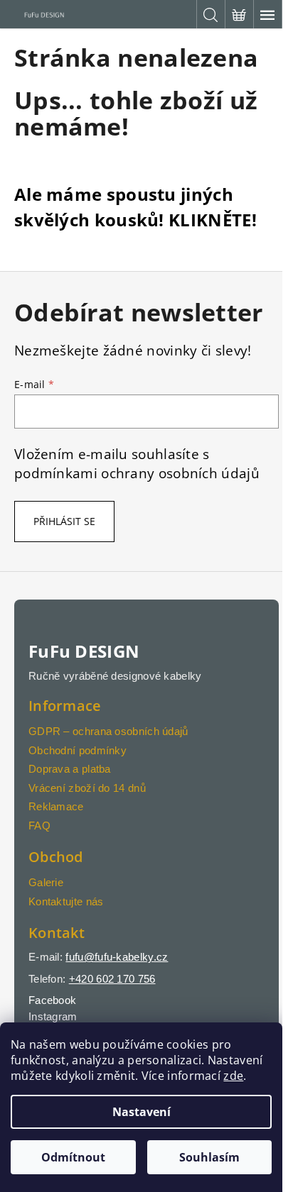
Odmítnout (73, 1157)
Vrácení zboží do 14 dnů (87, 788)
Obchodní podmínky (77, 750)
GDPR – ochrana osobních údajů (108, 731)
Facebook (52, 1000)
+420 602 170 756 (112, 979)
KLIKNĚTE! (213, 219)
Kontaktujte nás (66, 901)
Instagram (53, 1016)
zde (233, 1075)
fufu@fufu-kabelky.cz (116, 957)
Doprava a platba (69, 769)
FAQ (39, 826)
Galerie (45, 882)
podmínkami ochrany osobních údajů (137, 473)
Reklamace (56, 806)
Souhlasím (209, 1157)
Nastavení (141, 1112)
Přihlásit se (64, 521)
